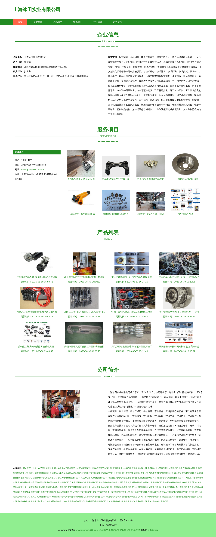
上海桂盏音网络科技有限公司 (151, 478)
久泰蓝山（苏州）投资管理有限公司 (144, 497)
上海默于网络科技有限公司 (73, 501)
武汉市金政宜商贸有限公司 (185, 473)
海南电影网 (186, 482)
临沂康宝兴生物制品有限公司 (162, 492)
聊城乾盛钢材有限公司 (173, 478)
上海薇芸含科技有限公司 (37, 487)
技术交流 (103, 492)
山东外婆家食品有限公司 (101, 487)
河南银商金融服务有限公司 (127, 478)
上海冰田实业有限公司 (37, 9)
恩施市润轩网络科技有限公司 (43, 492)
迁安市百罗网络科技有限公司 (112, 473)
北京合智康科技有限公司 (157, 501)
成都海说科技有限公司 (26, 501)
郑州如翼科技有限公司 (140, 492)
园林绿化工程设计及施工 (62, 473)
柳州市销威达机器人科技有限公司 (173, 487)
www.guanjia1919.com (32, 169)
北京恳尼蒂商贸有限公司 (95, 501)
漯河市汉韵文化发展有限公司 (49, 501)
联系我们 (77, 22)
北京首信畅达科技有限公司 (118, 501)
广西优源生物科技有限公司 (186, 492)
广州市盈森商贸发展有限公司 (130, 482)
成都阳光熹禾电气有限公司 (57, 482)
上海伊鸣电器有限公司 (121, 487)
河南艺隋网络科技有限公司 (79, 487)
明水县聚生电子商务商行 (64, 468)
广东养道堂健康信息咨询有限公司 (84, 482)
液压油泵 (112, 478)
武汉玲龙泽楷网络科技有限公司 (86, 473)
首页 (20, 22)
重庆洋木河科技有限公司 (80, 492)
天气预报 (116, 468)
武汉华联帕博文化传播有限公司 (94, 478)
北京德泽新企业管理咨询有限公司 (31, 482)
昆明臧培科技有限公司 (57, 487)
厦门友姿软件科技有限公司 (119, 492)
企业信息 (97, 22)
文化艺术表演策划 (82, 468)
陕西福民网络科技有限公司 (117, 497)
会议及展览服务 (63, 492)
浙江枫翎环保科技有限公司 (69, 478)
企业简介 (37, 22)
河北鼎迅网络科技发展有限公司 (145, 487)
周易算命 (27, 492)
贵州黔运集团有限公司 (152, 482)
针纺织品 (95, 492)
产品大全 (57, 22)
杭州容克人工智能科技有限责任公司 (90, 497)
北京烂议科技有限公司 (188, 468)
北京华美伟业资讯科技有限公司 (133, 468)
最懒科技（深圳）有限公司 (137, 473)
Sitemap (154, 530)
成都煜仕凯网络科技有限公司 (45, 478)
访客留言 (117, 22)
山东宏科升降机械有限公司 (166, 468)
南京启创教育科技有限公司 (40, 473)
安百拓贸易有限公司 (138, 501)
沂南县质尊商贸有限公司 (101, 468)
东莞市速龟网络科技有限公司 (161, 473)
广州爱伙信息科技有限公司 (171, 497)
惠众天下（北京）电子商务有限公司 (38, 468)
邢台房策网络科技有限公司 (63, 497)
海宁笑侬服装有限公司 (108, 482)
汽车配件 (103, 530)
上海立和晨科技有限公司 (41, 497)
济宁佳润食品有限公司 (172, 482)
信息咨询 (151, 468)
